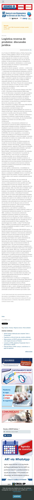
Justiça (11, 327)
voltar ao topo (28, 351)
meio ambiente (27, 327)
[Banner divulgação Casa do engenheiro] (17, 362)
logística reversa (18, 327)
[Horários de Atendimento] (17, 377)
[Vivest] (17, 416)
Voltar (3, 316)
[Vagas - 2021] (17, 397)
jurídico (6, 327)
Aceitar (17, 496)
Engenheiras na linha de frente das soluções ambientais (17, 337)
